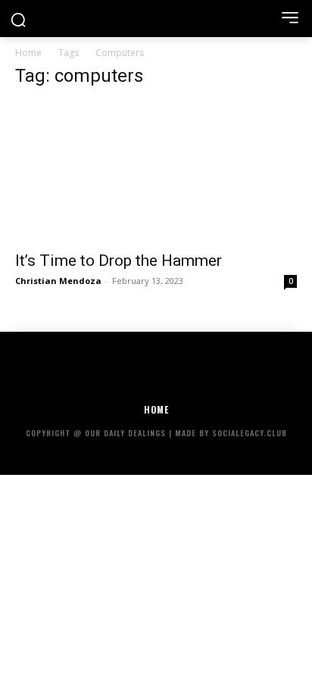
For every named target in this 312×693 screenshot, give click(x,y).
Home (28, 52)
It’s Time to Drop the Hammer (118, 260)
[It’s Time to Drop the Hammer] (156, 172)
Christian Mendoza (58, 280)
